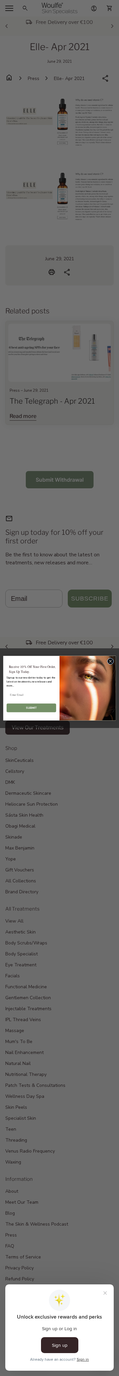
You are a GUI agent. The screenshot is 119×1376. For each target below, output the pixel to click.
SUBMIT (31, 708)
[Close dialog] (110, 661)
